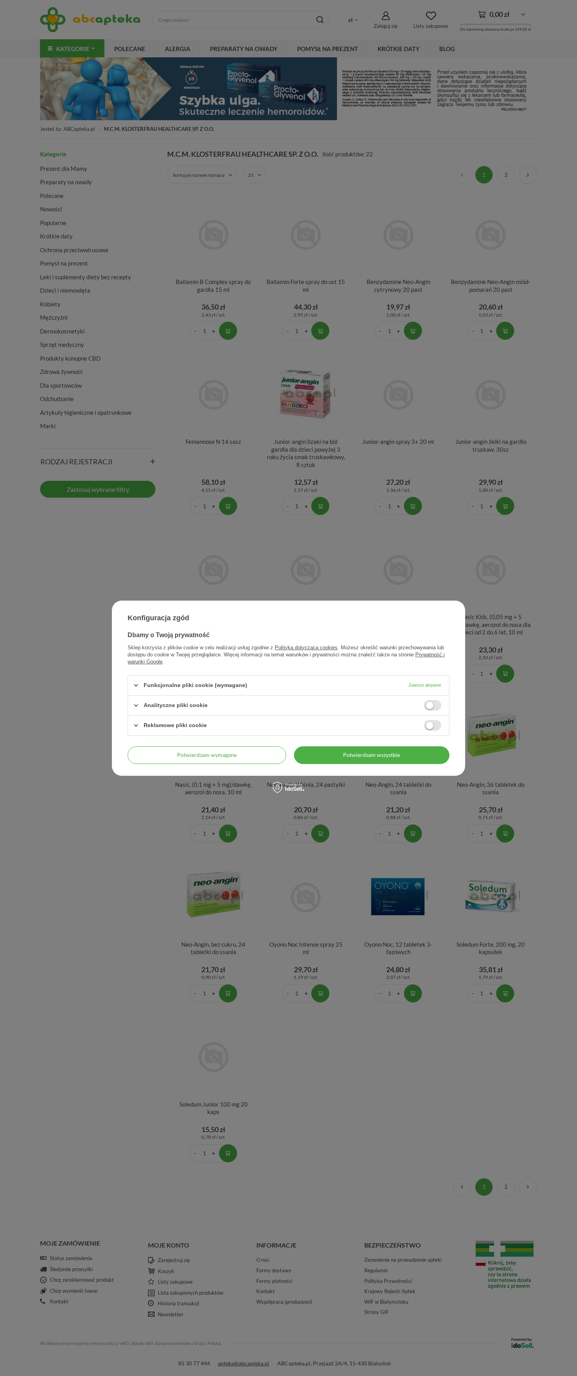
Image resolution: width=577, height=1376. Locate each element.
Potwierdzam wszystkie (371, 754)
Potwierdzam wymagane (207, 754)
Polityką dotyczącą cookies (306, 647)
